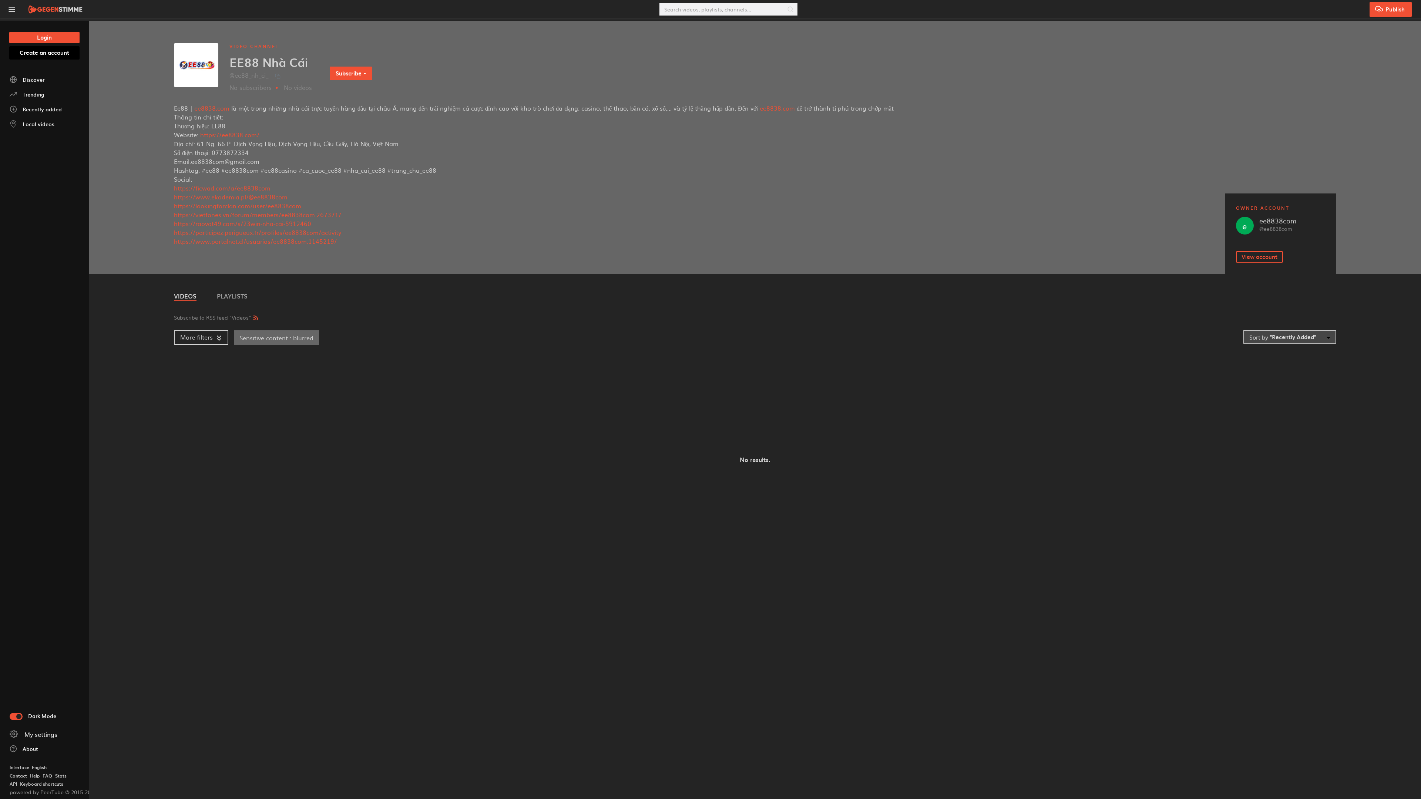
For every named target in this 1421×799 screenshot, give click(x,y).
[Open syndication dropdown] (256, 317)
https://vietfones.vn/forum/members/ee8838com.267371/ (257, 214)
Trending (33, 94)
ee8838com (1278, 221)
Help (35, 775)
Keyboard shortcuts (41, 784)
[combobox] (1290, 337)
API (13, 784)
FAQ (47, 775)
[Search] (790, 9)
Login (44, 37)
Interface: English (28, 767)
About (30, 749)
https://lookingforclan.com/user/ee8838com (237, 205)
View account (1259, 257)
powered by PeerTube (37, 792)
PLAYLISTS (232, 295)
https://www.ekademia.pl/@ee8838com (231, 196)
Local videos (38, 124)
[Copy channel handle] (277, 76)
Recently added (42, 109)
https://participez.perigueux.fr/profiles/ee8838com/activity (257, 232)
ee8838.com (211, 108)
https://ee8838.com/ (229, 134)
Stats (61, 775)
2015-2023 (81, 792)
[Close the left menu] (11, 9)
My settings (40, 734)
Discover (33, 80)
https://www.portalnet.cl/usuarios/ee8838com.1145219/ (255, 241)
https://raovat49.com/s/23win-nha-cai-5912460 (242, 223)
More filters (196, 337)
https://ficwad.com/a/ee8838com (222, 187)
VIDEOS (185, 295)
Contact (18, 775)
